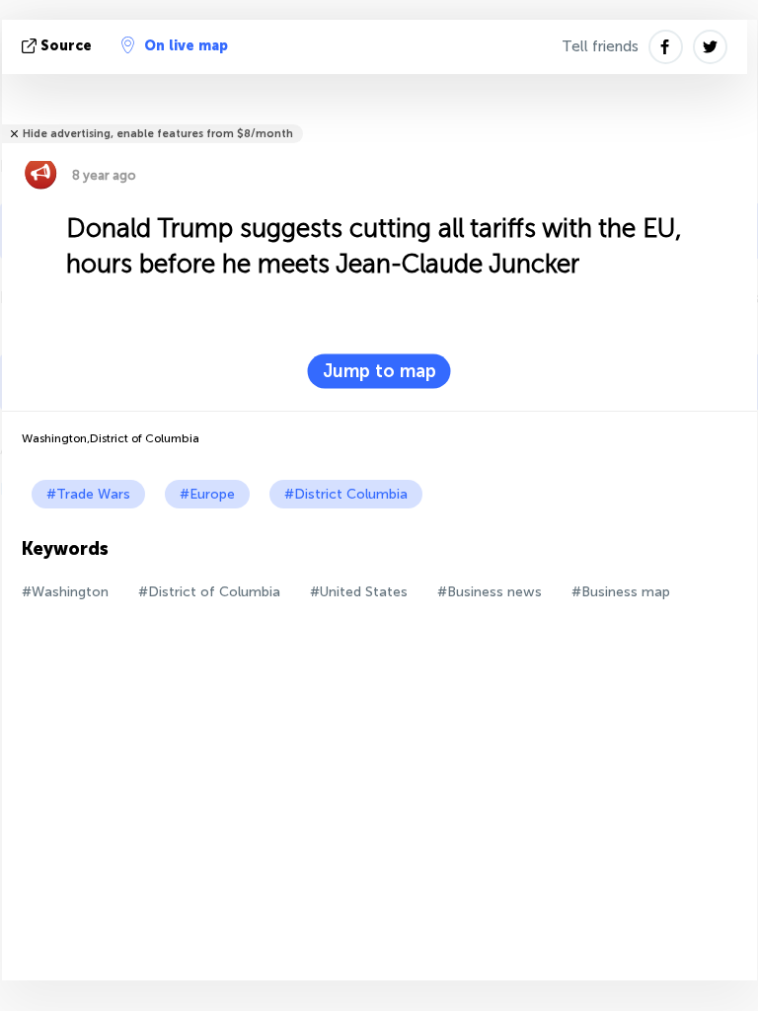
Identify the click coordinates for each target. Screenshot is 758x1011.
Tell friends (600, 46)
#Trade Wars (88, 494)
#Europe (207, 494)
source (66, 46)
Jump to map (379, 371)
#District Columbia (346, 494)
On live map (186, 46)
